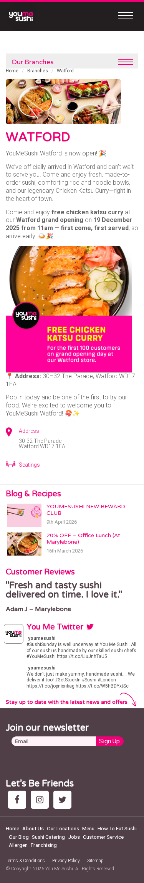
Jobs (74, 837)
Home (12, 70)
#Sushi (89, 680)
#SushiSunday (41, 644)
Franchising (44, 845)
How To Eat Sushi (117, 828)
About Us (33, 828)
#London (107, 680)
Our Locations (63, 828)
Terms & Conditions (25, 860)
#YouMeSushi (41, 656)
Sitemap (95, 860)
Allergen (18, 845)
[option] (72, 597)
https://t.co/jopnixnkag (50, 686)
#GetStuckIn (68, 680)
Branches (37, 70)
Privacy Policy (66, 860)
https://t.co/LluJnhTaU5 (82, 656)
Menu (88, 828)
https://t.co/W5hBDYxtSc (102, 686)
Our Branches (32, 62)
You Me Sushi (59, 868)
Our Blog (19, 837)
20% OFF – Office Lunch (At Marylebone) (83, 538)
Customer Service (103, 837)
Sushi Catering (48, 837)
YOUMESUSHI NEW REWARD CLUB (85, 509)
